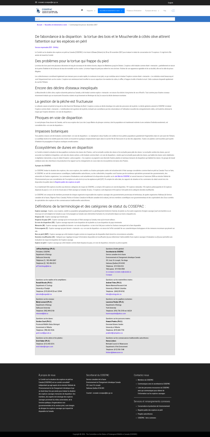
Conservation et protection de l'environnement (154, 406)
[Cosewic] (50, 11)
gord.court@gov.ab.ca (43, 333)
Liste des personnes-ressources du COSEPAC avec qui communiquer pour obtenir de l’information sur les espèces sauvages (153, 390)
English (170, 3)
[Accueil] (82, 10)
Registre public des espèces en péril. (67, 182)
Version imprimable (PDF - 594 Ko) (46, 47)
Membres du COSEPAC (145, 380)
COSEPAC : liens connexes (147, 418)
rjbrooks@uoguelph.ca (44, 294)
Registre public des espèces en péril (150, 410)
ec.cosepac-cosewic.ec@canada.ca (118, 272)
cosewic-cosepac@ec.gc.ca (48, 2)
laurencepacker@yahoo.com (116, 314)
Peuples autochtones (145, 414)
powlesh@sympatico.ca (114, 333)
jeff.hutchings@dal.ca (43, 266)
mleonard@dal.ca (42, 314)
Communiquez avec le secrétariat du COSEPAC (154, 384)
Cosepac (109, 275)
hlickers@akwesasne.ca (114, 352)
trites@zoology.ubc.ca (113, 294)
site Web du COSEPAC (122, 176)
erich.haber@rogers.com (44, 347)
